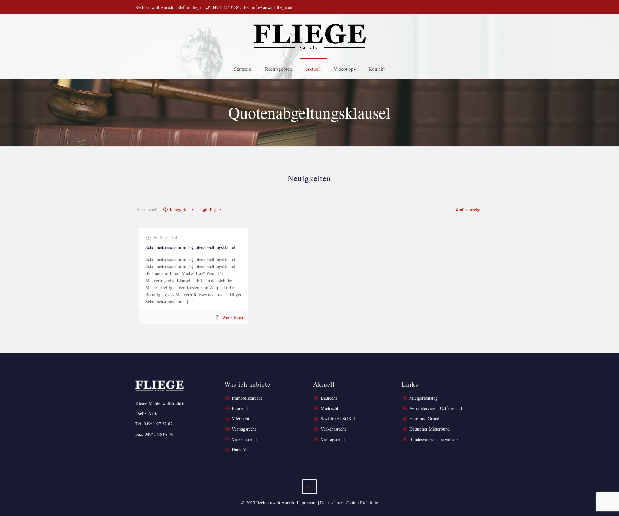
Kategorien (180, 209)
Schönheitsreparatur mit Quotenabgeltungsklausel (190, 247)
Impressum (307, 503)
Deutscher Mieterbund (429, 429)
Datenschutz (331, 503)
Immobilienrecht (246, 398)
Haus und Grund (424, 419)
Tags (213, 209)
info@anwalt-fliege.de (271, 7)
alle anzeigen (472, 209)
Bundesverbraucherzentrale (433, 439)
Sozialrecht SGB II (338, 419)
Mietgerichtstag (423, 398)
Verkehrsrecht (244, 439)
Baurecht (240, 408)
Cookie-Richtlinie (362, 503)
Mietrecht (240, 419)
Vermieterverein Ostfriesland (435, 408)
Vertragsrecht (243, 429)
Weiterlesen (232, 317)
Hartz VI (240, 449)
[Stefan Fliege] (309, 36)
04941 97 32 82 (226, 7)
